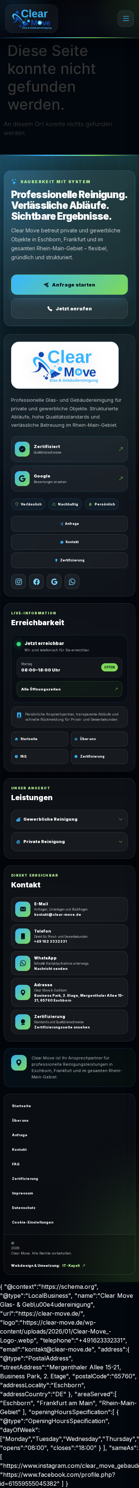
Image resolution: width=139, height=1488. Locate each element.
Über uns (20, 1120)
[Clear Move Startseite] (31, 18)
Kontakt (72, 542)
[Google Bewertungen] (54, 581)
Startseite (21, 1106)
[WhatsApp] (71, 581)
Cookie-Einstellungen (32, 1222)
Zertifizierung (72, 560)
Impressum (22, 1193)
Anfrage (72, 524)
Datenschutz (24, 1208)
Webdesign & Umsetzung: (45, 1265)
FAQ (16, 1164)
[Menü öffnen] (126, 18)
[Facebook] (36, 581)
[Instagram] (18, 581)
